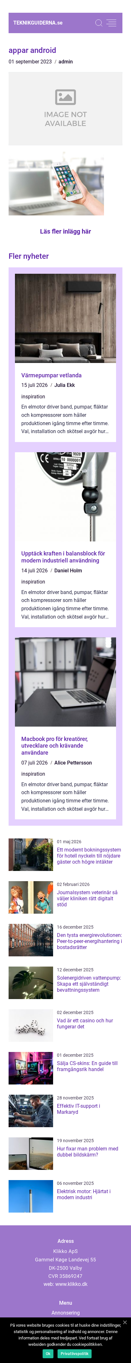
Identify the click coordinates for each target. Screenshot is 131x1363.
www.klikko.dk (71, 1284)
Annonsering (66, 1313)
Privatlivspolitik (74, 1354)
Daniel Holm (68, 571)
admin (66, 62)
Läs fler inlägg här (65, 231)
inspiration (33, 397)
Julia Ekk (64, 385)
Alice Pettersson (73, 763)
